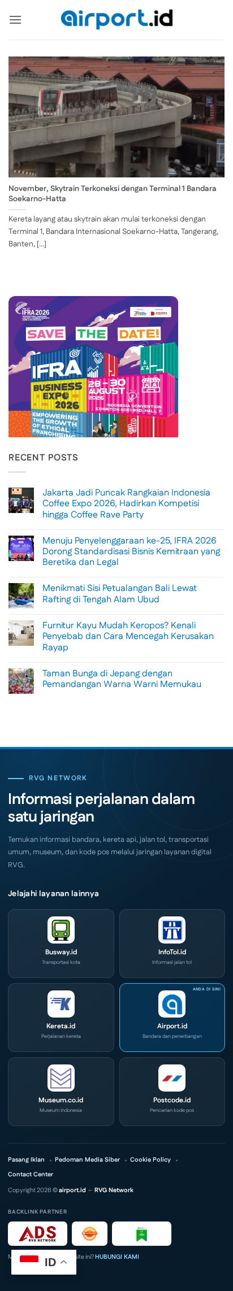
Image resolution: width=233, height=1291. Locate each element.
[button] (15, 19)
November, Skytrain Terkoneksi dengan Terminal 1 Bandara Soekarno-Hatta (112, 194)
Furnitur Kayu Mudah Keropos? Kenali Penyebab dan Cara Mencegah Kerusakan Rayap (128, 636)
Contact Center (30, 1175)
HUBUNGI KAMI (117, 1257)
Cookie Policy (150, 1160)
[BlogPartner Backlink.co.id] (141, 1234)
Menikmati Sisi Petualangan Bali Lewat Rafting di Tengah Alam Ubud (119, 594)
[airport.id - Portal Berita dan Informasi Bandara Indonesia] (116, 20)
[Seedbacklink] (89, 1234)
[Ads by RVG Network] (37, 1234)
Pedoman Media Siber (87, 1160)
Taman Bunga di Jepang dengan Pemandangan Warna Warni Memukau (121, 679)
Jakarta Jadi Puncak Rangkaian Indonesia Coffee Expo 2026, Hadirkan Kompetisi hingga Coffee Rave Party (126, 504)
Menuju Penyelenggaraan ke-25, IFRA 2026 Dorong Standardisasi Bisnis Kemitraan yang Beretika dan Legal (131, 552)
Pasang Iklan (26, 1160)
